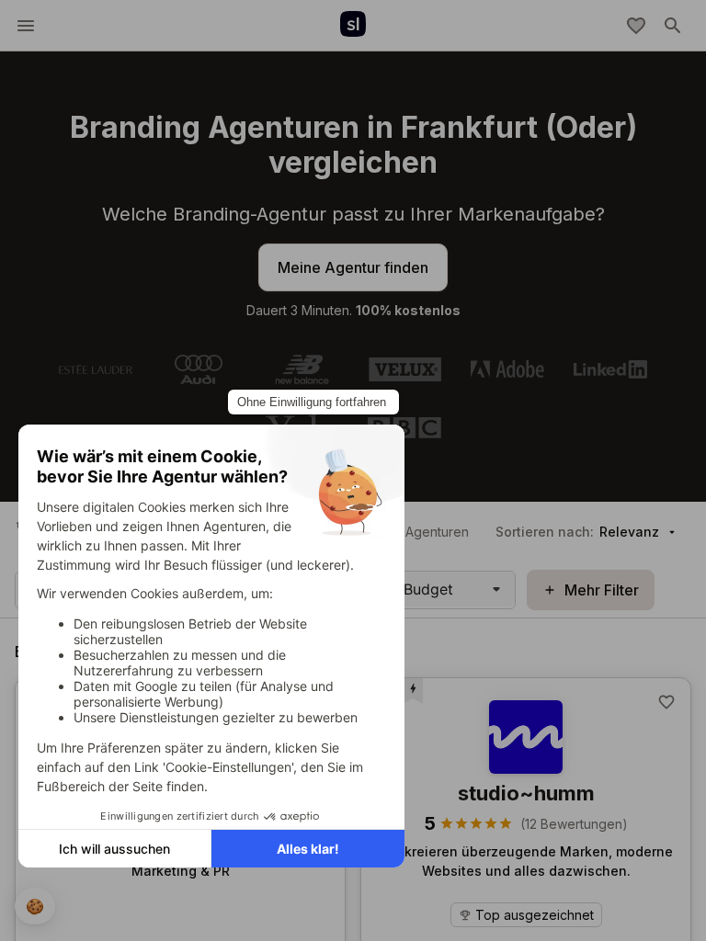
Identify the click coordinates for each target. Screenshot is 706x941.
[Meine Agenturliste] (636, 26)
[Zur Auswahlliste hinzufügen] (666, 702)
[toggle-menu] (26, 26)
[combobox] (406, 589)
